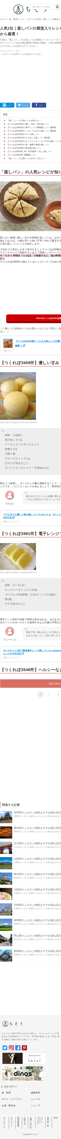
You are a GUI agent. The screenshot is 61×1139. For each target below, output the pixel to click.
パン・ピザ (25, 19)
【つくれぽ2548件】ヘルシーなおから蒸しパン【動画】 (32, 131)
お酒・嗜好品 (8, 1105)
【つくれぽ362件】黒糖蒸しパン (21, 155)
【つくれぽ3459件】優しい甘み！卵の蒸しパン (28, 124)
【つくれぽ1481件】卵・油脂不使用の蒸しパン (28, 145)
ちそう (3, 19)
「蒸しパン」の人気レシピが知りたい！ (24, 120)
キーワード (12, 1122)
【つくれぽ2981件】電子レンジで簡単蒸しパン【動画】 (32, 127)
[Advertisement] (30, 52)
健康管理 (35, 1092)
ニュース (35, 1099)
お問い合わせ (31, 1123)
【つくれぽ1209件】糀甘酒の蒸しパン (24, 148)
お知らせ (25, 1121)
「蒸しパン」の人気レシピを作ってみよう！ (26, 158)
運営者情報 (18, 1122)
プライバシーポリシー (40, 1121)
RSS (56, 1118)
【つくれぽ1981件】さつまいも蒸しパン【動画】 (29, 138)
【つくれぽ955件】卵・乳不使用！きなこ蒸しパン (29, 151)
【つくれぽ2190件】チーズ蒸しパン (23, 134)
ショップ (35, 1105)
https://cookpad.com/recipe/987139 (21, 572)
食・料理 (13, 19)
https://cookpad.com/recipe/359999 (21, 422)
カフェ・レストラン (12, 1099)
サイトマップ (4, 1123)
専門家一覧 (48, 1122)
